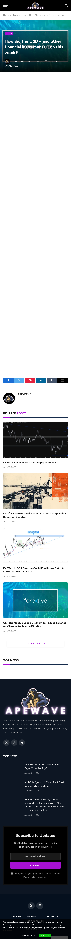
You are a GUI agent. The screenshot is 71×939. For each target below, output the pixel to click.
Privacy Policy (29, 877)
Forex (9, 33)
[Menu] (5, 5)
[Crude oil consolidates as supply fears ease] (35, 440)
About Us (52, 916)
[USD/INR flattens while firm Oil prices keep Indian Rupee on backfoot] (35, 491)
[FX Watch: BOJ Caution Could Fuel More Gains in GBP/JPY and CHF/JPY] (35, 546)
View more (8, 931)
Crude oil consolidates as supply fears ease (30, 462)
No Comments (54, 61)
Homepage (16, 916)
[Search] (66, 5)
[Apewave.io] (35, 5)
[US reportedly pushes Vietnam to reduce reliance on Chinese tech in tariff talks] (35, 600)
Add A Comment (35, 643)
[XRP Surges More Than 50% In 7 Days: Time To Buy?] (12, 769)
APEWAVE (19, 61)
